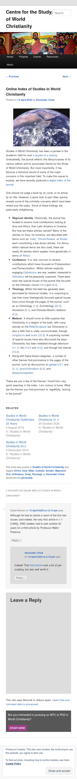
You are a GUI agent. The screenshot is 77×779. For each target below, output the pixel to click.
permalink (27, 477)
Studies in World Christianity (48, 467)
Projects (23, 56)
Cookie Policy (13, 763)
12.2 (41, 335)
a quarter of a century (45, 155)
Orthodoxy (18, 276)
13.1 (60, 364)
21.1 (14, 368)
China (41, 239)
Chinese (50, 239)
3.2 (15, 314)
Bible (32, 326)
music (34, 335)
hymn (22, 335)
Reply (16, 540)
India (33, 239)
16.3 (53, 285)
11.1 (15, 347)
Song (28, 474)
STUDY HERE (17, 728)
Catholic (40, 470)
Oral (8, 474)
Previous (12, 76)
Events (37, 56)
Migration (60, 470)
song (15, 335)
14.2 (28, 347)
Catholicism (30, 272)
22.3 (57, 306)
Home (10, 56)
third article (36, 565)
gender (53, 364)
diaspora (17, 373)
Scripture (41, 326)
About (10, 64)
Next (67, 76)
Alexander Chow (45, 100)
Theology (37, 474)
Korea (63, 239)
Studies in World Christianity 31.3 (48, 417)
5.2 (42, 368)
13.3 (15, 352)
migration (28, 373)
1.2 (35, 306)
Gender (50, 470)
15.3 (43, 285)
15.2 (39, 347)
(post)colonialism (29, 368)
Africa (26, 255)
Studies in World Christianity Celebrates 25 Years (20, 419)
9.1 (27, 310)
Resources (52, 56)
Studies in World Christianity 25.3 (16, 444)
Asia (24, 470)
